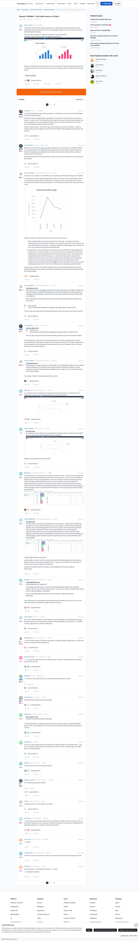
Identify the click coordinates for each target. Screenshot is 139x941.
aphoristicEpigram (101, 76)
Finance (39, 922)
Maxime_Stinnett (29, 657)
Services (92, 907)
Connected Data (15, 922)
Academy (82, 3)
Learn (66, 899)
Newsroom (118, 918)
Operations (40, 910)
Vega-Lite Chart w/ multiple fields (100, 30)
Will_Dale (27, 390)
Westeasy (27, 866)
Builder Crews (51, 3)
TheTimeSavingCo (101, 59)
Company (118, 899)
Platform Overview (16, 903)
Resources (93, 899)
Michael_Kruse (28, 638)
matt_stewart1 (28, 697)
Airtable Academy (70, 903)
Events (70, 3)
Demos (66, 914)
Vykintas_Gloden (29, 780)
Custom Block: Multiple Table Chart (100, 19)
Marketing (40, 907)
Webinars (67, 922)
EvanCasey (27, 818)
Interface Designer (49, 10)
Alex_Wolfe (99, 81)
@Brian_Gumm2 (45, 148)
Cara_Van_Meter (29, 173)
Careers (117, 907)
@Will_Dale (29, 557)
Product (39, 903)
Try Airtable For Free (122, 922)
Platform (13, 899)
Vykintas (26, 763)
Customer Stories (69, 918)
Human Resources (43, 914)
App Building (14, 914)
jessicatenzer (99, 65)
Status (117, 914)
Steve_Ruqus (28, 617)
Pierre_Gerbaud (28, 428)
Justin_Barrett (28, 145)
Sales (39, 918)
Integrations (14, 907)
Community (25, 10)
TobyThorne (27, 714)
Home (18, 10)
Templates (93, 918)
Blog (116, 910)
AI (11, 918)
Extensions (14, 910)
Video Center (68, 910)
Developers (93, 910)
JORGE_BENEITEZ (29, 519)
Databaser (27, 676)
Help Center (90, 3)
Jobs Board (93, 22)
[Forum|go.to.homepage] (25, 3)
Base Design (94, 27)
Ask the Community (36, 10)
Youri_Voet (27, 839)
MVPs (75, 3)
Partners (92, 903)
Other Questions (95, 48)
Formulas (93, 33)
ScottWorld (99, 70)
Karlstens (27, 111)
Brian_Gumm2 (28, 25)
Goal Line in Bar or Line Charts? (99, 25)
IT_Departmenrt (28, 853)
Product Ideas (61, 3)
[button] (106, 3)
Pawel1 (26, 801)
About (117, 903)
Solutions (40, 899)
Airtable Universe (95, 922)
